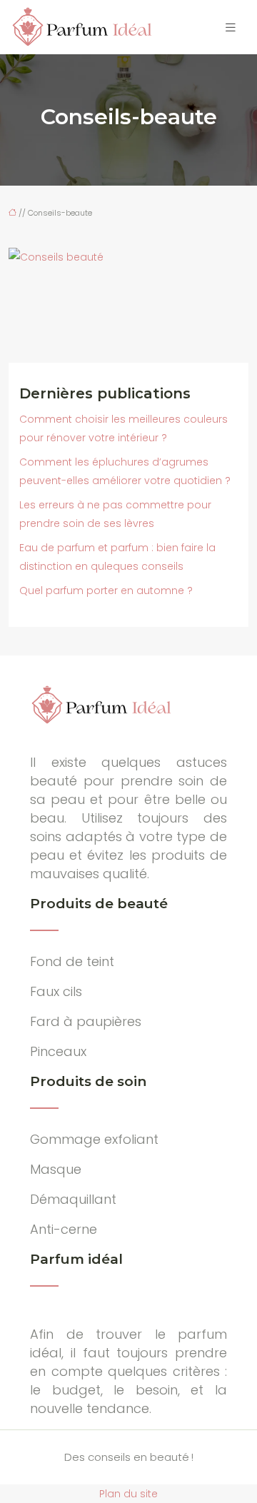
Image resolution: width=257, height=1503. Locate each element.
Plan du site (128, 1494)
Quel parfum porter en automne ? (106, 590)
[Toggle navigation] (230, 27)
